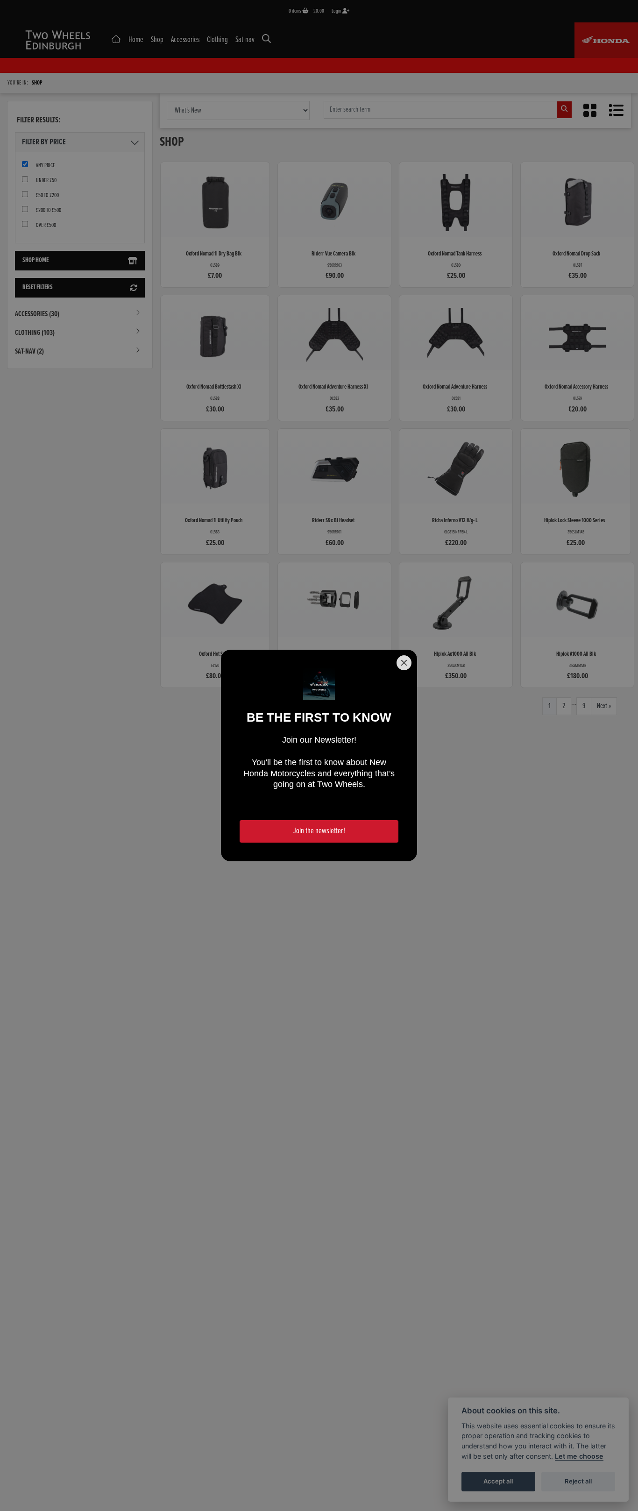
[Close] (404, 662)
